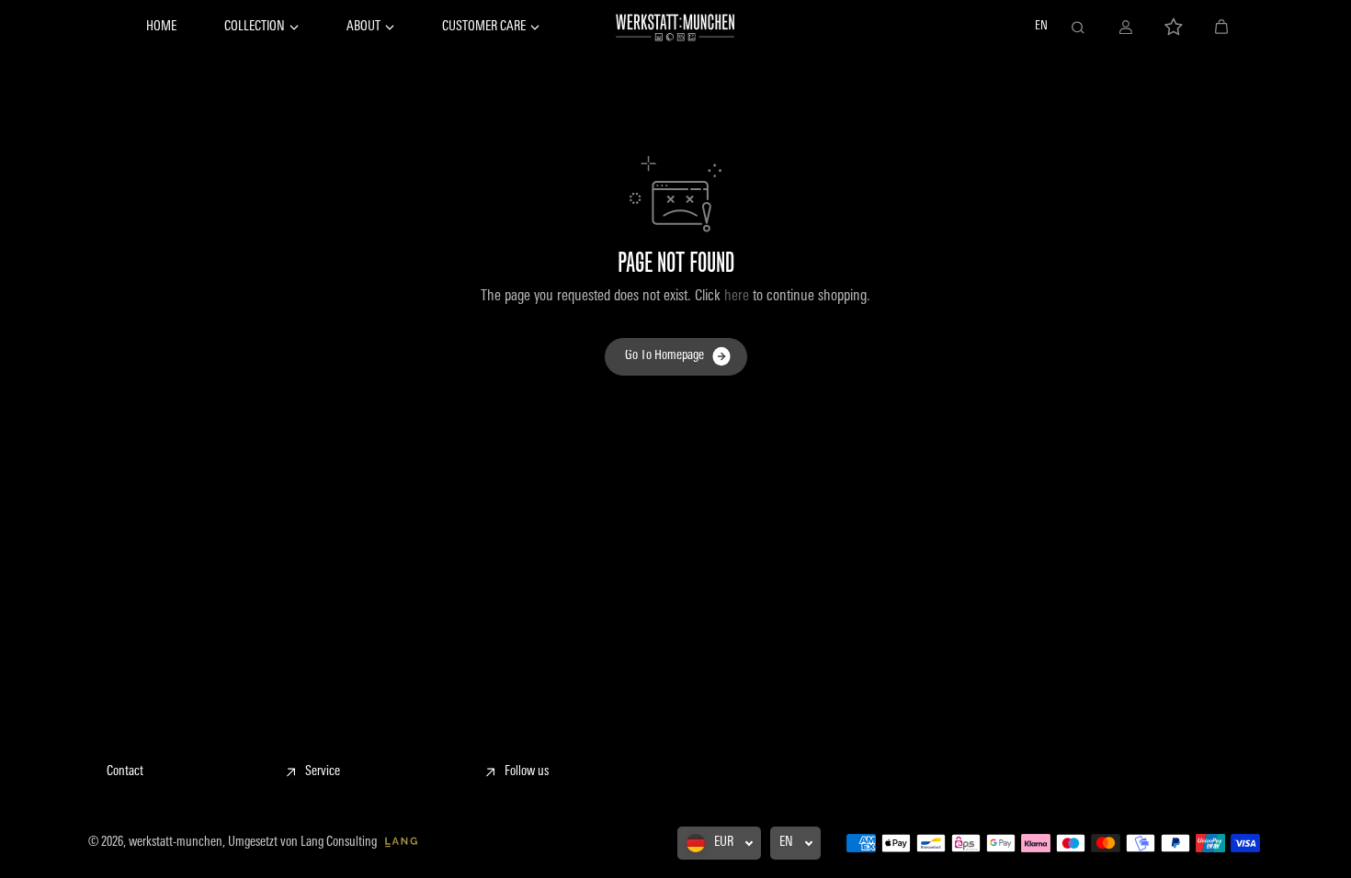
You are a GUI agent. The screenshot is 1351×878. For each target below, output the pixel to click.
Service (322, 772)
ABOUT (363, 27)
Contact (125, 772)
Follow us (527, 772)
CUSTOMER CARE (484, 27)
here (736, 296)
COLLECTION (254, 27)
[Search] (1078, 27)
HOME (161, 27)
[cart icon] (1221, 27)
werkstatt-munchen (175, 843)
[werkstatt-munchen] (675, 27)
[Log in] (1125, 27)
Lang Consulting (340, 843)
